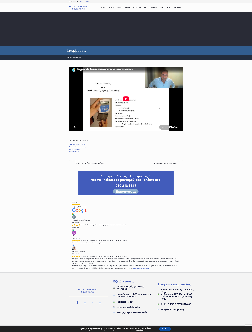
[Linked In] (182, 2)
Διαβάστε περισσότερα (141, 268)
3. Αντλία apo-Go (74, 149)
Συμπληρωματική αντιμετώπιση (165, 163)
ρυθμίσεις (140, 330)
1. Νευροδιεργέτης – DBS (77, 144)
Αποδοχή (165, 329)
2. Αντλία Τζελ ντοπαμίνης (77, 147)
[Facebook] (177, 2)
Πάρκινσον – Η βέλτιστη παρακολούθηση (89, 163)
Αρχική (69, 57)
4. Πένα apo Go (74, 152)
